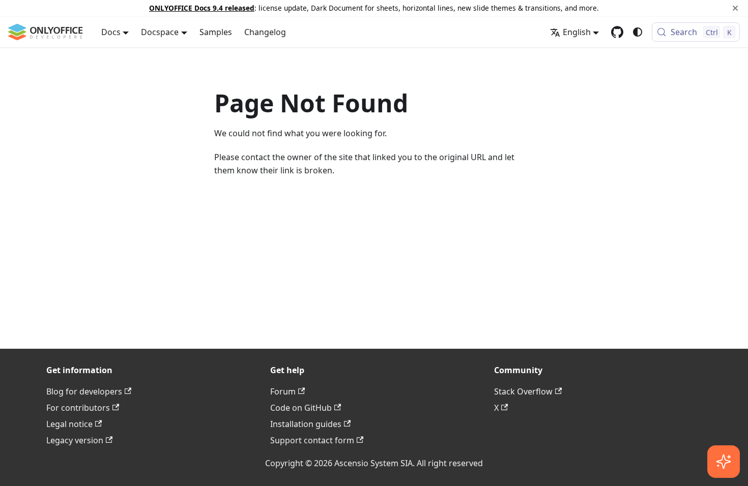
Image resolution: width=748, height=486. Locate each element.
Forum (283, 391)
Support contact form (312, 440)
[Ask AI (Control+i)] (723, 461)
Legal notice (69, 424)
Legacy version (74, 440)
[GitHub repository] (617, 32)
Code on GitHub (301, 407)
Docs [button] (111, 32)
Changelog (265, 32)
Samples (215, 32)
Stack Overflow (523, 391)
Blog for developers (84, 391)
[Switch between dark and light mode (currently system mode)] (637, 32)
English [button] (577, 32)
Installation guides (305, 424)
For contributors (78, 407)
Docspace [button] (160, 32)
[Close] (735, 8)
